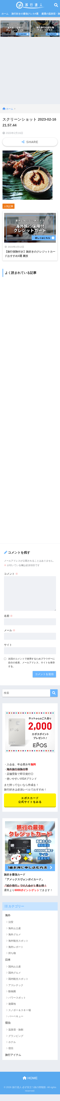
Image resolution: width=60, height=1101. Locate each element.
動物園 (12, 991)
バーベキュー (15, 1016)
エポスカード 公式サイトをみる (30, 800)
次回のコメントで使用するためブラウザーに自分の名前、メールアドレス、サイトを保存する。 (31, 662)
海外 (7, 915)
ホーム (5, 13)
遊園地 (12, 1003)
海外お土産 (14, 928)
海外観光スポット (18, 940)
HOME (32, 1078)
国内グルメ (14, 972)
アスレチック (15, 985)
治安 (10, 922)
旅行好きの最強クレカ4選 (25, 13)
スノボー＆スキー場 (19, 1010)
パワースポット (17, 997)
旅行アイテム (13, 1054)
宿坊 (10, 1048)
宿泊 (7, 1022)
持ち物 (12, 953)
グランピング (15, 1035)
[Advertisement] (30, 72)
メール (9, 630)
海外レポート (15, 946)
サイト (8, 644)
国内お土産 (14, 966)
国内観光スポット (18, 978)
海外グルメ (14, 934)
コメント (11, 573)
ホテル (12, 1042)
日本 (7, 959)
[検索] (54, 693)
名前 (8, 615)
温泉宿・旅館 (15, 1029)
